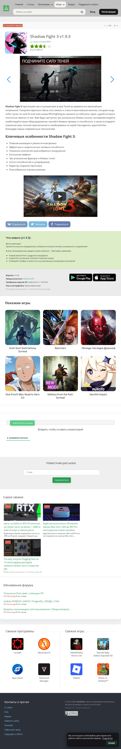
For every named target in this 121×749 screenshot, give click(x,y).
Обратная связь (12, 729)
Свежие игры (74, 631)
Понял (111, 743)
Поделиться (18, 224)
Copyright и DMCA (13, 734)
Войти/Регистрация (22, 423)
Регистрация (109, 11)
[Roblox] (76, 664)
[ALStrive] (6, 8)
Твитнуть (40, 224)
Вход (92, 11)
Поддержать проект (89, 4)
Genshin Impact (98, 394)
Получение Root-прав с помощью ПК (23, 593)
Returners (60, 348)
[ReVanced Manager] (44, 664)
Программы (44, 4)
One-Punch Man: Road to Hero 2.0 (23, 396)
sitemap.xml (69, 708)
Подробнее (107, 738)
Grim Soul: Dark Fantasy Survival (22, 349)
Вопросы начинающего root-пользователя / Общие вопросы (36, 609)
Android (26, 278)
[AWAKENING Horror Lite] (76, 639)
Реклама (8, 725)
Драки (36, 42)
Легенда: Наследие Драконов (98, 348)
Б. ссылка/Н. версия (13, 25)
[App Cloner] (17, 664)
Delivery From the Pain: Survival (60, 396)
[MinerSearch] (44, 639)
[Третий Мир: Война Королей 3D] (103, 639)
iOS (32, 278)
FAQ (6, 712)
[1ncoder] (17, 639)
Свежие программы (20, 631)
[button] (59, 99)
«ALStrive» (80, 701)
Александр (11, 596)
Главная (19, 4)
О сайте (8, 707)
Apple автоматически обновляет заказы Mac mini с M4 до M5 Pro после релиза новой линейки (60, 527)
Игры (59, 4)
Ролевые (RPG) (45, 42)
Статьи (30, 4)
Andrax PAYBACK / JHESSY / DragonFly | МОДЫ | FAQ (31, 601)
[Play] (58, 195)
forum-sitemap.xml (83, 708)
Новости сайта (11, 720)
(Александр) (45, 289)
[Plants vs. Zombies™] (103, 664)
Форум (71, 4)
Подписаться (62, 480)
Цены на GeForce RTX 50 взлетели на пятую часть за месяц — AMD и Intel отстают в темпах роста (22, 527)
